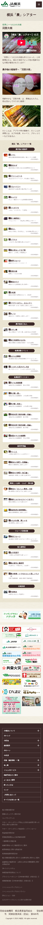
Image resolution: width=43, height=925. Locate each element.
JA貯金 (6, 740)
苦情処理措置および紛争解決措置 (13, 837)
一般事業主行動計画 (9, 841)
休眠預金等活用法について (11, 872)
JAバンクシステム (8, 868)
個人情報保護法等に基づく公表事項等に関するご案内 (20, 858)
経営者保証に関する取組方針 (12, 849)
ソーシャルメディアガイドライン (13, 891)
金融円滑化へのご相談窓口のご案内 (14, 845)
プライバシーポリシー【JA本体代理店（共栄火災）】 (21, 877)
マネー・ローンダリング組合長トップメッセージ (19, 829)
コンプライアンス (8, 818)
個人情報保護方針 (8, 810)
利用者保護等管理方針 (10, 854)
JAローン (7, 750)
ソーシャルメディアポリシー (12, 887)
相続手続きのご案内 (11, 775)
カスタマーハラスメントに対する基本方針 (17, 900)
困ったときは (8, 785)
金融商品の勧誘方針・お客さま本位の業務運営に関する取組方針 (20, 863)
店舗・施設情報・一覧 (11, 760)
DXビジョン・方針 (8, 895)
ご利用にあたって (10, 795)
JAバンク (7, 736)
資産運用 (7, 745)
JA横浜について (9, 731)
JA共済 (6, 755)
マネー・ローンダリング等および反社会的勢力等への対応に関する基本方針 (20, 823)
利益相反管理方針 (8, 833)
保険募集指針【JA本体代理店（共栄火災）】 (18, 881)
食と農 (6, 765)
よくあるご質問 (9, 780)
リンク (6, 790)
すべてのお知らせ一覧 (11, 800)
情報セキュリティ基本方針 (11, 814)
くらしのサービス (10, 770)
